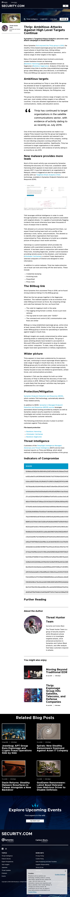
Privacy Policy (40, 856)
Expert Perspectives (7, 861)
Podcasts (4, 873)
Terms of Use (39, 867)
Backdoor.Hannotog (31, 64)
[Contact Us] (6, 849)
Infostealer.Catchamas (32, 256)
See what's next (35, 821)
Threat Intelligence (32, 19)
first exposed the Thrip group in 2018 (50, 45)
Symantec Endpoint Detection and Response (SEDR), (44, 396)
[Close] (65, 871)
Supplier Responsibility (42, 864)
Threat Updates (6, 870)
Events (4, 876)
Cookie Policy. (32, 892)
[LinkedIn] (2, 849)
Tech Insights (5, 864)
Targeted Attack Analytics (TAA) (48, 175)
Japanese (4, 867)
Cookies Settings (60, 874)
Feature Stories (6, 858)
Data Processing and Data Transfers (46, 861)
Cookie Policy (40, 858)
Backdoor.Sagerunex (40, 66)
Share (63, 19)
